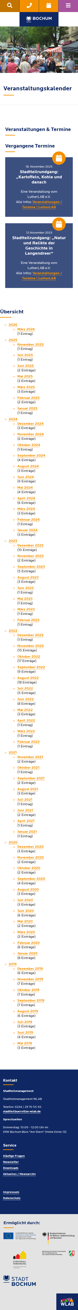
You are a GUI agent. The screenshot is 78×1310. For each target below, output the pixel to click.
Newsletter (11, 1162)
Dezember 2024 (30, 424)
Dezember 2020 (30, 847)
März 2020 (26, 932)
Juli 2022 (25, 688)
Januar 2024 (27, 530)
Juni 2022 (25, 699)
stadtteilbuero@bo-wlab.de (22, 1111)
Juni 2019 (25, 1032)
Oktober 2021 (28, 768)
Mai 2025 (25, 376)
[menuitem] (10, 6)
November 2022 (30, 646)
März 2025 (26, 387)
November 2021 (30, 757)
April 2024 (26, 498)
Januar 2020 (27, 953)
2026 (13, 325)
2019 (13, 964)
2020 (13, 842)
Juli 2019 (24, 1022)
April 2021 (25, 821)
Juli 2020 (25, 900)
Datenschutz (12, 1198)
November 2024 (30, 434)
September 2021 (30, 778)
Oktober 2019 (28, 990)
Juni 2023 (25, 588)
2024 (13, 419)
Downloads (10, 1168)
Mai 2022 (25, 710)
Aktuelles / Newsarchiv (19, 1174)
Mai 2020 (25, 921)
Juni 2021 (25, 810)
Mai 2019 (24, 1043)
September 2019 (30, 1000)
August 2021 (27, 789)
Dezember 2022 (30, 635)
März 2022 (26, 731)
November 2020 (30, 857)
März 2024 (26, 509)
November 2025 (30, 344)
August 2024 (28, 466)
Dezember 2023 (30, 545)
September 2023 (31, 567)
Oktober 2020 (28, 868)
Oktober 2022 (28, 657)
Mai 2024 (25, 488)
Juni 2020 (25, 911)
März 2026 (26, 329)
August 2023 (28, 577)
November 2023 (30, 556)
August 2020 (28, 889)
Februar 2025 (28, 398)
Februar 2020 (28, 943)
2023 (13, 541)
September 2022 (31, 667)
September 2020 (31, 879)
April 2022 (26, 720)
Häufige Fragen (14, 1156)
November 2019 (30, 979)
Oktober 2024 (28, 445)
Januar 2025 (27, 408)
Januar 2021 (27, 832)
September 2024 (31, 455)
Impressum (11, 1192)
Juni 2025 (25, 366)
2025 (13, 340)
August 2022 (28, 678)
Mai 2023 (24, 599)
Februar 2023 (28, 620)
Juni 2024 (25, 477)
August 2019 (27, 1011)
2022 (13, 631)
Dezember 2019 (30, 969)
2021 (13, 752)
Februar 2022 (28, 742)
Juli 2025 (25, 355)
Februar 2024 (28, 520)
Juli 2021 (24, 800)
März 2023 (26, 609)
